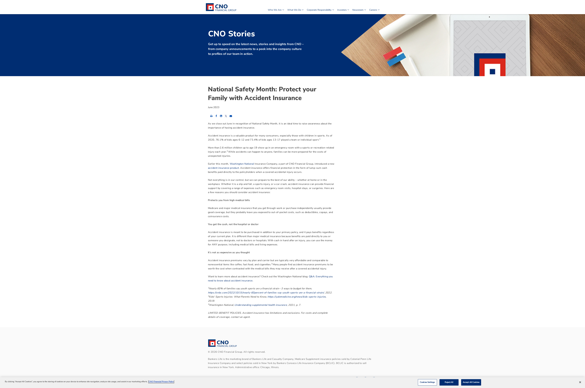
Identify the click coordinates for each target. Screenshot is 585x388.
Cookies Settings (427, 382)
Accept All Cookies (471, 382)
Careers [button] (373, 9)
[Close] (580, 382)
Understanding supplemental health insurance (260, 305)
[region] (292, 382)
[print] (211, 116)
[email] (231, 116)
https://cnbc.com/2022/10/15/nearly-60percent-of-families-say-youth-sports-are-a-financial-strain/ (266, 292)
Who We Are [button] (275, 9)
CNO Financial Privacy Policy (161, 381)
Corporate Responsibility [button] (319, 9)
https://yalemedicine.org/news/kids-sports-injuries (297, 296)
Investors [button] (342, 9)
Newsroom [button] (357, 9)
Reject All (449, 382)
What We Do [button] (294, 9)
